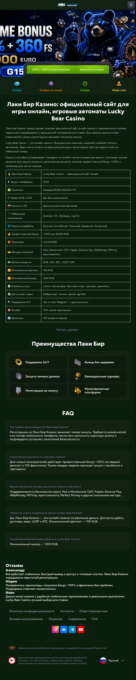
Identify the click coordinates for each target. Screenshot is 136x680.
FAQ (94, 619)
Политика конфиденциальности (32, 611)
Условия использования (26, 619)
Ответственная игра (94, 611)
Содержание (77, 619)
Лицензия (56, 619)
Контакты (67, 611)
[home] (68, 5)
